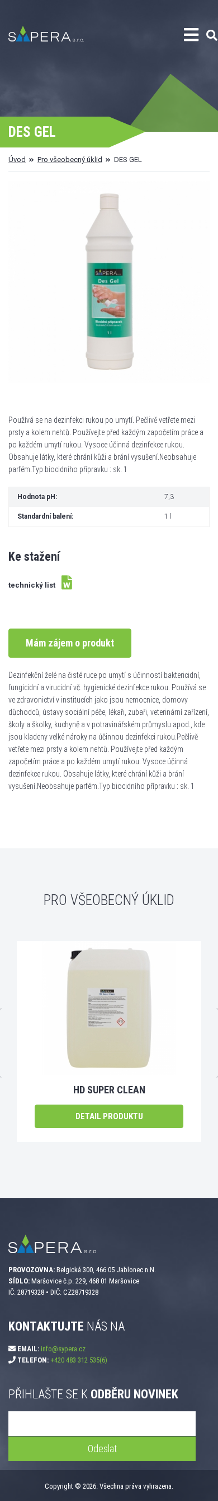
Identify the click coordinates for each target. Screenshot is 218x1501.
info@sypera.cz (63, 1349)
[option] (109, 1041)
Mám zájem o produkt (70, 643)
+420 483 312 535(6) (78, 1360)
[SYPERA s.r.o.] (74, 39)
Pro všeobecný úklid (69, 159)
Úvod (17, 159)
